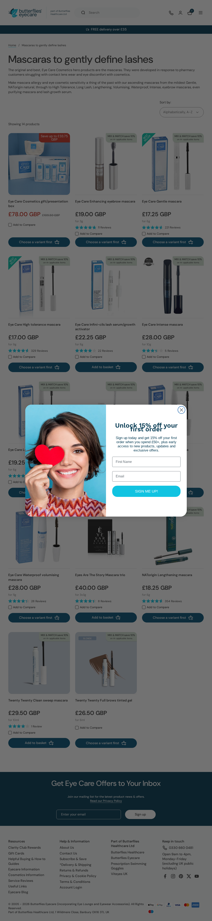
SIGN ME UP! (146, 491)
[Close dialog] (181, 410)
